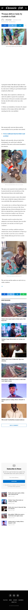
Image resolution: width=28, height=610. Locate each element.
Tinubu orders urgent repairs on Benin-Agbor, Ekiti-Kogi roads (13, 319)
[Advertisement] (14, 66)
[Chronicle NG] (14, 8)
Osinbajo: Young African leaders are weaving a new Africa (13, 339)
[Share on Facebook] (5, 25)
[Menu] (2, 8)
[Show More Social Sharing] (25, 25)
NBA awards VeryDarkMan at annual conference (12, 420)
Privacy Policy (12, 486)
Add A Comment (14, 425)
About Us (14, 602)
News (10, 600)
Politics (5, 600)
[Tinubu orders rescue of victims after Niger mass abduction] (14, 350)
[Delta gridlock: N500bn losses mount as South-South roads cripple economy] (14, 370)
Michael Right (8, 19)
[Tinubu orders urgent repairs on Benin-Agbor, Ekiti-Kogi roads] (14, 310)
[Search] (26, 8)
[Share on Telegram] (19, 25)
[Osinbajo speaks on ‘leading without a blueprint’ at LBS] (14, 391)
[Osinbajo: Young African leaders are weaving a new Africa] (14, 330)
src (2, 286)
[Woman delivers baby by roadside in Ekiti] (14, 37)
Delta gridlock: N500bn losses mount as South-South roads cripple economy (13, 380)
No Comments (5, 21)
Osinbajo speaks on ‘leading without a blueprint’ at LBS (13, 400)
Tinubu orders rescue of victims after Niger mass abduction (12, 360)
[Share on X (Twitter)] (12, 25)
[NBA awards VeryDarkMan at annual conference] (14, 411)
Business (21, 600)
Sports (15, 600)
